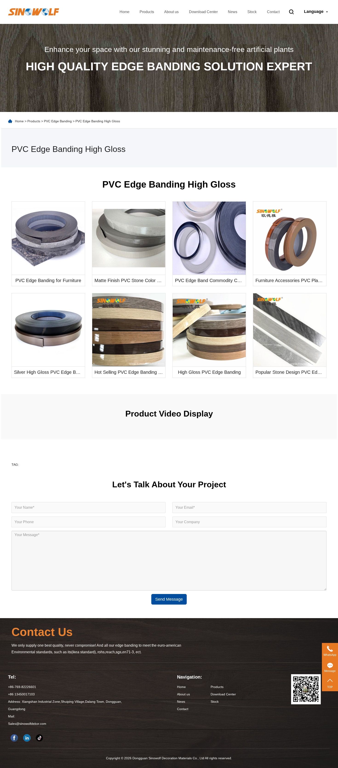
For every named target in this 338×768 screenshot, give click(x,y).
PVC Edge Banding (58, 121)
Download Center (203, 12)
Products (147, 12)
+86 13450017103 (21, 694)
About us (171, 12)
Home (124, 12)
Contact (273, 12)
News (232, 12)
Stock (252, 12)
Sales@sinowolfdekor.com (27, 723)
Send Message (169, 599)
